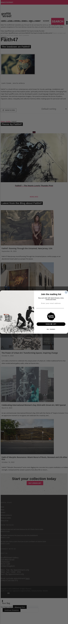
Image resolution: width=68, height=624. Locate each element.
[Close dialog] (66, 292)
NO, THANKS (51, 329)
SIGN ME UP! (51, 324)
